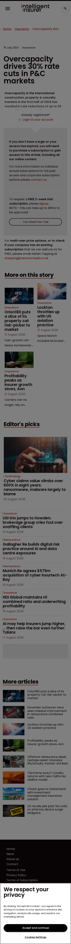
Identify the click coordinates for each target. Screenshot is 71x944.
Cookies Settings (35, 937)
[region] (35, 913)
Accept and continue (35, 928)
